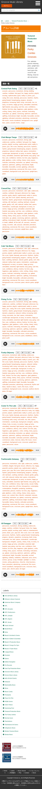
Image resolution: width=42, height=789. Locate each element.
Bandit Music (8, 629)
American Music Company (12, 602)
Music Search (22, 771)
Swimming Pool (9, 708)
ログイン (7, 6)
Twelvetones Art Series (11, 724)
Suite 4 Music (9, 705)
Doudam (7, 655)
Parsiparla (8, 695)
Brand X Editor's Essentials (13, 638)
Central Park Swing (9, 89)
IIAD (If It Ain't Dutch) (11, 678)
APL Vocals (8, 622)
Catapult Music (9, 652)
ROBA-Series (9, 701)
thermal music (9, 718)
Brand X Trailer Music (11, 648)
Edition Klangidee (10, 662)
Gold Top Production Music (13, 668)
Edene (7, 658)
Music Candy (8, 691)
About (34, 773)
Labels (7, 21)
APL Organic (8, 619)
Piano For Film (9, 698)
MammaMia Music (10, 685)
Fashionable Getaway (10, 459)
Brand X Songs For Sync (12, 645)
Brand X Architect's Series (12, 635)
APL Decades (9, 609)
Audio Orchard (9, 625)
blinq (6, 632)
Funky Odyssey (7, 353)
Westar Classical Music (11, 731)
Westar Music (9, 734)
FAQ (20, 773)
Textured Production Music (19, 21)
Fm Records (8, 665)
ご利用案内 (12, 773)
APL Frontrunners (10, 612)
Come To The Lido (8, 406)
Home (5, 771)
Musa (6, 688)
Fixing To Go (6, 299)
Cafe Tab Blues (7, 246)
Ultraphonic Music (10, 728)
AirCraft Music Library (11, 596)
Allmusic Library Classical (12, 599)
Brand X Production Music (12, 642)
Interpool (7, 681)
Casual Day (6, 188)
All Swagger (6, 523)
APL (6, 606)
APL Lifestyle (8, 615)
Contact (27, 773)
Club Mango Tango (9, 137)
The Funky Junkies (10, 714)
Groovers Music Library (11, 671)
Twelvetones (8, 721)
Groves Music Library (11, 675)
